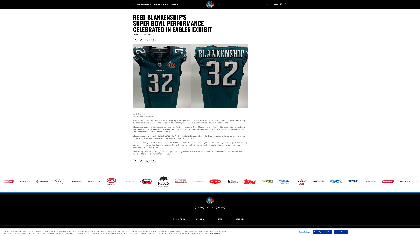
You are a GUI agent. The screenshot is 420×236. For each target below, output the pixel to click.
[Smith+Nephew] (189, 181)
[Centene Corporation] (344, 181)
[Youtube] (207, 207)
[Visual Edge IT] (275, 181)
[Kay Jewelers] (51, 182)
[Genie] (379, 181)
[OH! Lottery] (102, 181)
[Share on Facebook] (135, 40)
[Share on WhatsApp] (147, 40)
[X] (212, 207)
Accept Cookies (341, 232)
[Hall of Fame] (210, 200)
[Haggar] (16, 181)
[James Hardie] (33, 181)
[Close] (416, 231)
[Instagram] (202, 207)
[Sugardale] (206, 181)
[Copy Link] (153, 40)
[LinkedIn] (218, 207)
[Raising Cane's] (137, 181)
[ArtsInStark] (310, 181)
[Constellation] (362, 181)
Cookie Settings (304, 232)
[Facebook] (197, 207)
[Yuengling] (293, 181)
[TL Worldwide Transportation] (223, 181)
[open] (134, 4)
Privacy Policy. (215, 234)
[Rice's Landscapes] (154, 181)
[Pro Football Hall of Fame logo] (210, 4)
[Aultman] (327, 181)
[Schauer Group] (172, 181)
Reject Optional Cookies (322, 232)
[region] (210, 232)
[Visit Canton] (258, 181)
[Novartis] (85, 181)
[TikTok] (223, 207)
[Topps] (241, 181)
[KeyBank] (68, 181)
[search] (285, 4)
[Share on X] (141, 40)
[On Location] (120, 181)
